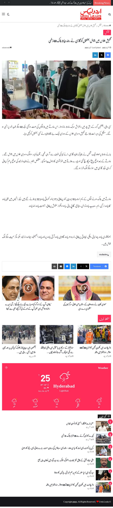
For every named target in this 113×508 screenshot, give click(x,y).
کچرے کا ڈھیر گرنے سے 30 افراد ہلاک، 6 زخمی (77, 435)
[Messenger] (67, 266)
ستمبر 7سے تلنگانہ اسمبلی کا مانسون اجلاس (80, 423)
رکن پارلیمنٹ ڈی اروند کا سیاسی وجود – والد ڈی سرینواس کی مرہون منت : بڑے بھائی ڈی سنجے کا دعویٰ (58, 448)
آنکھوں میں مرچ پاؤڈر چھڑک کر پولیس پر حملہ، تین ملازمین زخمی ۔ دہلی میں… (19, 350)
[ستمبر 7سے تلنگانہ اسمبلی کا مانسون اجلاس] (103, 426)
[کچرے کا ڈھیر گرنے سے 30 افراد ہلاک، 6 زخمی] (103, 438)
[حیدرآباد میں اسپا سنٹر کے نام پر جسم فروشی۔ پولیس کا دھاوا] (103, 475)
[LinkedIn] (73, 266)
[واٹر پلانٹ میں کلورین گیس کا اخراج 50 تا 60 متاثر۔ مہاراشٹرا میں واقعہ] (94, 334)
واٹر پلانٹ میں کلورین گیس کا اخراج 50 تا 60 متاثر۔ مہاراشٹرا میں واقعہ (95, 350)
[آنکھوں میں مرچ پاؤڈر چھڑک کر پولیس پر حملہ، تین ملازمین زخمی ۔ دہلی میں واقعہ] (19, 334)
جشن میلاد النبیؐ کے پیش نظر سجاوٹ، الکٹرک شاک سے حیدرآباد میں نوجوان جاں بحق (66, 460)
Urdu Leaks (104, 501)
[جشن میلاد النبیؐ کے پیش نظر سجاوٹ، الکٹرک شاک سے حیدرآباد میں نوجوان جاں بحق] (103, 463)
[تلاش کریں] (109, 15)
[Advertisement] (56, 42)
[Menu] (3, 15)
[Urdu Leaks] (91, 14)
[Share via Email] (61, 266)
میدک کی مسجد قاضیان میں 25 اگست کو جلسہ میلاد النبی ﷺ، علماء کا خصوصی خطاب (67, 2)
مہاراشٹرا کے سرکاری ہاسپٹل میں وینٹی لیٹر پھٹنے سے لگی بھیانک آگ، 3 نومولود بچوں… (57, 350)
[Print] (54, 266)
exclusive (103, 254)
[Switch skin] (8, 15)
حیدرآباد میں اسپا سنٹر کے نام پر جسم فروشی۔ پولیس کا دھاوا (74, 472)
